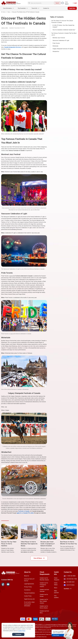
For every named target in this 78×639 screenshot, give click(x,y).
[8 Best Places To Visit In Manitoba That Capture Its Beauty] (29, 531)
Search (57, 3)
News (9, 12)
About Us (26, 576)
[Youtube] (8, 584)
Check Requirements (56, 579)
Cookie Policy (28, 596)
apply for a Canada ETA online (25, 513)
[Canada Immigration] (11, 3)
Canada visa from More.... (44, 612)
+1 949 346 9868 (70, 576)
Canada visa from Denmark (44, 590)
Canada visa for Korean (44, 595)
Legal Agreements (29, 584)
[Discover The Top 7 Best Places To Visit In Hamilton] (9, 531)
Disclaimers (27, 590)
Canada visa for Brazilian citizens (44, 579)
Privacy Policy (28, 587)
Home (4, 12)
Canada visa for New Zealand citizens (44, 601)
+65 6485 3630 (70, 582)
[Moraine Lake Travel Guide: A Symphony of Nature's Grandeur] (49, 531)
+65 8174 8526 (70, 585)
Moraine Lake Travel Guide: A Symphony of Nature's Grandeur (47, 544)
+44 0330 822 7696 (71, 579)
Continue (18, 634)
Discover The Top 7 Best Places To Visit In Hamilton (8, 544)
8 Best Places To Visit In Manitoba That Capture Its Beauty (29, 544)
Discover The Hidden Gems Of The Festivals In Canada (25, 12)
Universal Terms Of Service (29, 579)
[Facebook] (3, 584)
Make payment (56, 591)
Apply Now (72, 8)
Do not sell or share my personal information (29, 603)
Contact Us (46, 8)
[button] (73, 635)
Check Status (56, 583)
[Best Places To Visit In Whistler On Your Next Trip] (68, 531)
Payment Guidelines (29, 593)
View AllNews (38, 558)
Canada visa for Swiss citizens (44, 607)
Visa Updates (56, 596)
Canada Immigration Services (12, 47)
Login (75, 3)
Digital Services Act (29, 599)
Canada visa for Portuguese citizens (44, 584)
